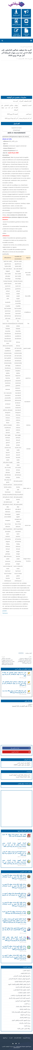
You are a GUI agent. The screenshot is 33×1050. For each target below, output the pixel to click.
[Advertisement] (16, 79)
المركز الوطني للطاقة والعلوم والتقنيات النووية (19, 984)
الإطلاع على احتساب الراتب (23, 763)
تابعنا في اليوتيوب (15, 751)
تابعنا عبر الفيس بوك (15, 748)
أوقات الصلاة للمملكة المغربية (23, 776)
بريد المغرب (27, 1003)
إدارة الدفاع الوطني (25, 973)
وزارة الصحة (27, 1025)
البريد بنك (22, 46)
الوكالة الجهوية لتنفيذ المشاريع (23, 1001)
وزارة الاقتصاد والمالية (25, 1009)
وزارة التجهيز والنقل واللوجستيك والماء (21, 1012)
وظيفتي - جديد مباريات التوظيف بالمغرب (10, 1046)
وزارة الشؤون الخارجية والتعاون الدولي (21, 1020)
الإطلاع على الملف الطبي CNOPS (22, 765)
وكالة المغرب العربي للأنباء (23, 1028)
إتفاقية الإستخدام (17, 1037)
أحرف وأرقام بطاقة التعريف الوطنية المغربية (19, 775)
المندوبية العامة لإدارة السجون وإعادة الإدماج (19, 998)
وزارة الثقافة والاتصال (25, 1017)
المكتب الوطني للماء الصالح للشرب (21, 989)
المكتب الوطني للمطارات (24, 992)
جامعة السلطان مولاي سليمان (23, 1006)
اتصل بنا (10, 1037)
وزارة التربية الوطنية (25, 1014)
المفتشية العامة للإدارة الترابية (23, 987)
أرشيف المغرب (26, 970)
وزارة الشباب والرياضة (24, 1023)
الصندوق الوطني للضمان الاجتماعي (21, 976)
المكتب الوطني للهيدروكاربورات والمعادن (20, 995)
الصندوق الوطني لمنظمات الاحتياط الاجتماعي (19, 978)
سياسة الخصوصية (26, 1037)
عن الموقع (5, 1037)
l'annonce (5, 613)
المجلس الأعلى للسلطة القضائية (22, 981)
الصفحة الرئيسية (28, 46)
